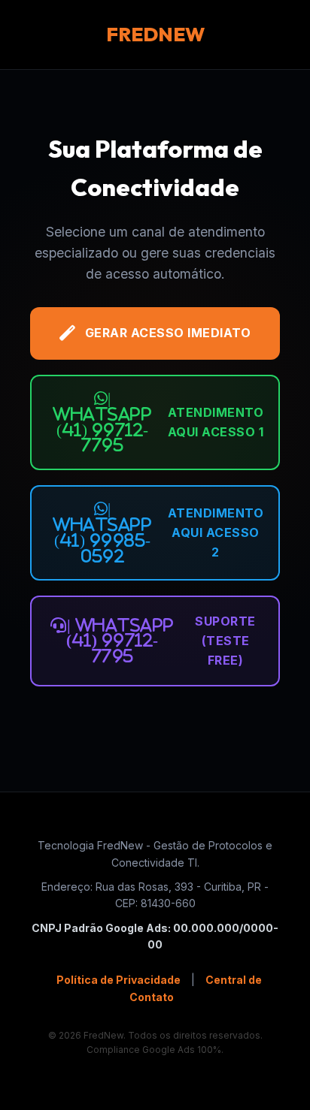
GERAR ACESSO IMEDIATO (168, 332)
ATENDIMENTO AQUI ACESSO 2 (158, 532)
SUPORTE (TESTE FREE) (161, 640)
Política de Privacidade (118, 979)
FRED (155, 34)
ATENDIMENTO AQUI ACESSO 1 (158, 422)
